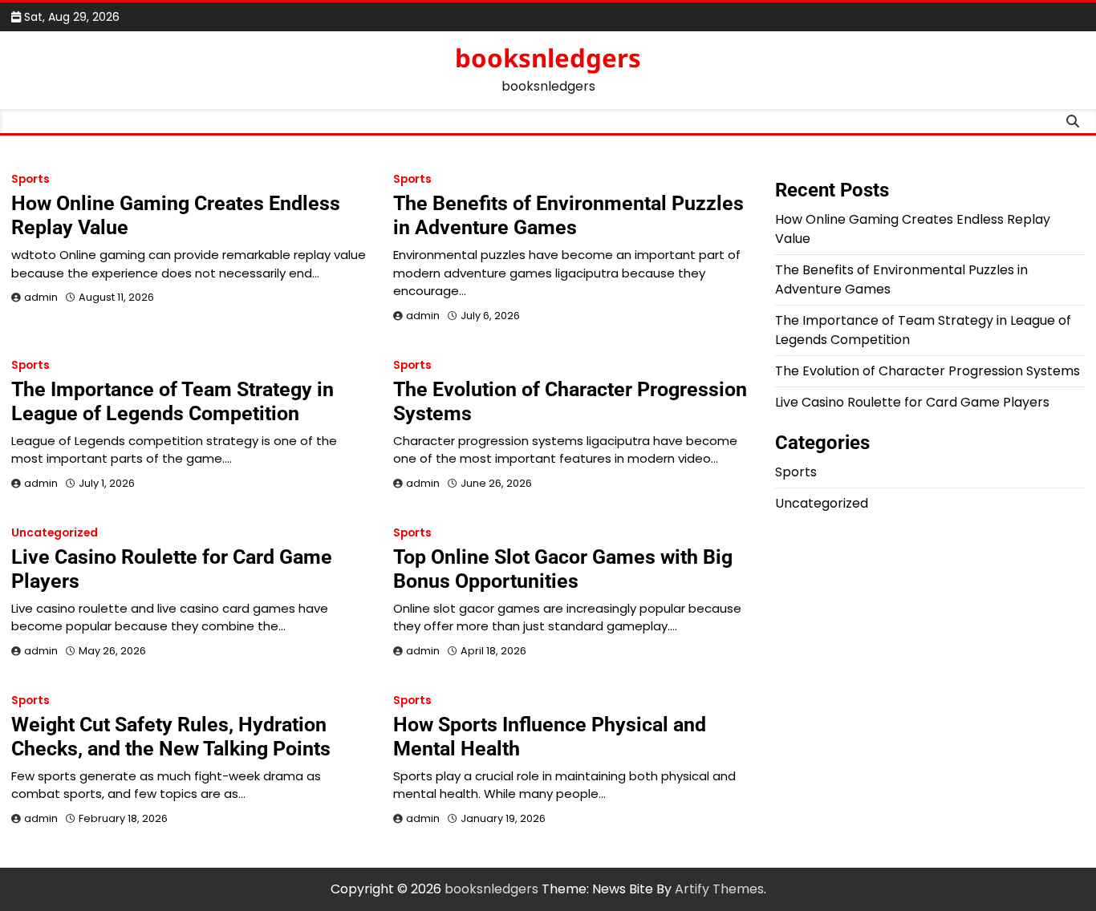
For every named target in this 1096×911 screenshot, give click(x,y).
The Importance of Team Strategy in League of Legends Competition (172, 401)
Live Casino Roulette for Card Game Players (912, 402)
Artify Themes (719, 889)
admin (41, 297)
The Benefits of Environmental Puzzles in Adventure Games (568, 215)
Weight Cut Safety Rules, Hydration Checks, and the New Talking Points (171, 736)
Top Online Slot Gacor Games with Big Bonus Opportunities (563, 569)
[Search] (1073, 121)
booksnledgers (548, 58)
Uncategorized (54, 533)
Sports (30, 179)
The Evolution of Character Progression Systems (927, 371)
